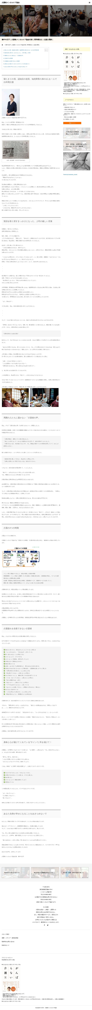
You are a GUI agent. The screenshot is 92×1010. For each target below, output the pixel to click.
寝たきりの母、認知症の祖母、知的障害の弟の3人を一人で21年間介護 (21, 50)
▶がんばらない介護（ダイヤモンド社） (73, 53)
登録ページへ (72, 123)
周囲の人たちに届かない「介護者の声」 (14, 55)
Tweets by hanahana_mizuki (70, 174)
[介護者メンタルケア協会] (11, 2)
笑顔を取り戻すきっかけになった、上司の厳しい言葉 (17, 52)
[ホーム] (2, 45)
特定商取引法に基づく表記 (8, 959)
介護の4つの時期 (8, 58)
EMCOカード (5, 945)
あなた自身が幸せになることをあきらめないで (15, 66)
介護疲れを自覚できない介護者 (12, 61)
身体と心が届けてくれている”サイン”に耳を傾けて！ (17, 63)
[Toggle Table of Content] (45, 50)
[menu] (89, 2)
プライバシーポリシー (7, 957)
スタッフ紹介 (5, 934)
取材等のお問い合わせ (8, 941)
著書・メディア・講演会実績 (10, 938)
